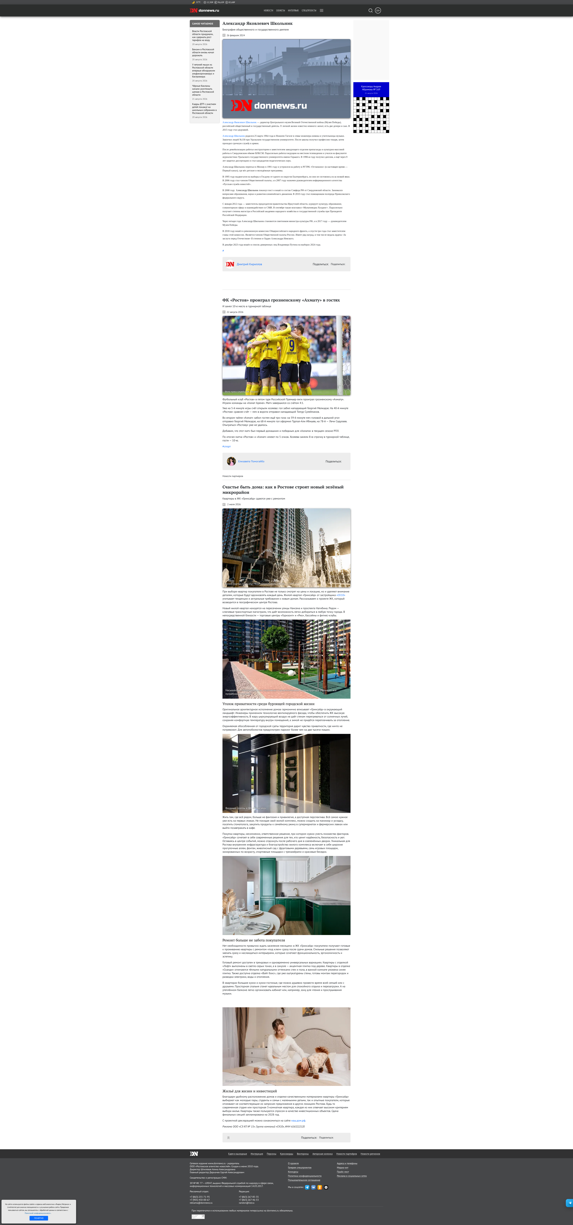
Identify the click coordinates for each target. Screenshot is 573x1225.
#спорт (226, 446)
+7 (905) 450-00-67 (200, 1199)
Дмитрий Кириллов (249, 264)
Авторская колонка (322, 1153)
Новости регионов (370, 1153)
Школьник (239, 136)
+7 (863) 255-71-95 (200, 1196)
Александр (228, 136)
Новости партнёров (346, 1153)
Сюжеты (280, 10)
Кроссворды (286, 1153)
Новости (268, 10)
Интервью (293, 10)
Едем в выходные (237, 1153)
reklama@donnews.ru (201, 1202)
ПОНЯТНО (39, 1218)
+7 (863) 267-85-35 (249, 1196)
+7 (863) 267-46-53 (249, 1199)
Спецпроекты (309, 10)
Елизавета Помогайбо (251, 461)
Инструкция (257, 1153)
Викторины (303, 1153)
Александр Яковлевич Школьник (239, 122)
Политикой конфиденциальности (38, 1213)
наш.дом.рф (298, 1120)
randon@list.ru (246, 1202)
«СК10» (340, 595)
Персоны (271, 1153)
